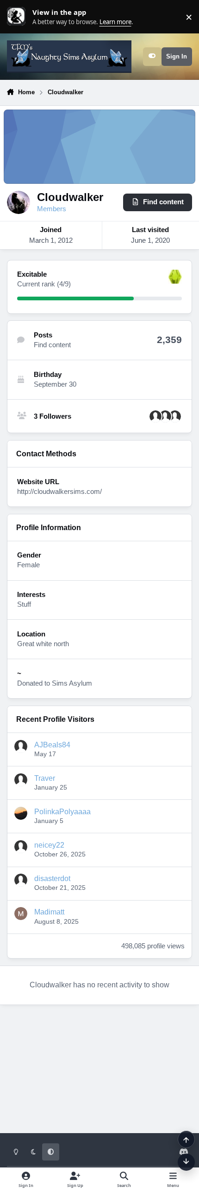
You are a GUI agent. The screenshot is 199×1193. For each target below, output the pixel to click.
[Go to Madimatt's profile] (20, 913)
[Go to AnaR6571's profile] (165, 416)
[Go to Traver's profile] (20, 779)
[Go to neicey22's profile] (20, 846)
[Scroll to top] (186, 1139)
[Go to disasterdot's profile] (20, 880)
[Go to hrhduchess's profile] (175, 416)
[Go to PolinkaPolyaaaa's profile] (20, 813)
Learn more (18, 16)
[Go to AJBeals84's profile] (155, 416)
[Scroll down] (186, 1162)
